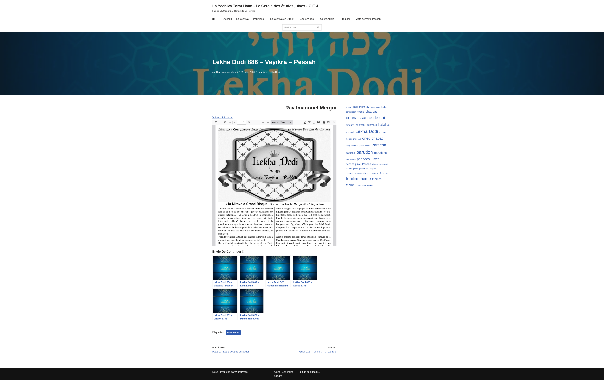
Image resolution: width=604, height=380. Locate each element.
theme (365, 178)
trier (364, 185)
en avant (360, 125)
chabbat (371, 111)
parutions (380, 152)
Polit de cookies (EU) (309, 372)
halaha (383, 124)
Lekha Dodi (274, 72)
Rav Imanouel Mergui (227, 72)
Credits (278, 376)
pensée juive (353, 164)
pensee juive (350, 159)
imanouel (350, 132)
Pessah (366, 164)
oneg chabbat (352, 145)
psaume (363, 168)
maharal (382, 132)
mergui (349, 139)
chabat (360, 112)
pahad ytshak (365, 146)
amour (348, 107)
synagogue (372, 173)
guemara (372, 124)
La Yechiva (242, 19)
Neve (215, 372)
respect (373, 169)
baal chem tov (361, 106)
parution (364, 152)
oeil (359, 139)
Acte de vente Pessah (368, 19)
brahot (384, 107)
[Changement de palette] (213, 19)
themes (376, 179)
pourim (349, 169)
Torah (358, 185)
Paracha (378, 145)
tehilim (352, 178)
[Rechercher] (318, 27)
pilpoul (375, 164)
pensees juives (368, 159)
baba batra (375, 107)
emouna (350, 125)
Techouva (384, 173)
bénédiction (351, 112)
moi (355, 139)
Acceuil (228, 19)
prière (355, 169)
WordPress (241, 372)
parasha (350, 152)
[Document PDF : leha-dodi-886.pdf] (274, 183)
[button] (265, 19)
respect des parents (356, 173)
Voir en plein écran (222, 117)
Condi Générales (283, 372)
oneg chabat (372, 138)
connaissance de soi (365, 117)
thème (350, 185)
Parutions (262, 72)
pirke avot (384, 164)
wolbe (369, 185)
